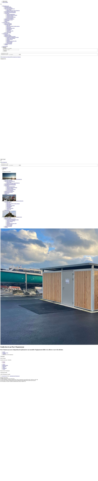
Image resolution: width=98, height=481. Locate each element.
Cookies (3, 369)
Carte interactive (5, 46)
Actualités (6, 44)
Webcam (5, 21)
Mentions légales (5, 365)
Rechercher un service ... (5, 54)
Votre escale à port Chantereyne (9, 8)
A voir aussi (2, 356)
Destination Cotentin (7, 35)
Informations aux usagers (11, 28)
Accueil (3, 351)
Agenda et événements (8, 43)
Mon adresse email (6, 49)
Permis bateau (9, 27)
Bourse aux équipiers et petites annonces (13, 26)
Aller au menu (5, 1)
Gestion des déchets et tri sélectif (12, 15)
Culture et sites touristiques (11, 38)
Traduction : (3, 58)
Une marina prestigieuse (8, 7)
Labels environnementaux (11, 14)
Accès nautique (9, 9)
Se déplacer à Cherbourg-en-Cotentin (13, 37)
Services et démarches (6, 22)
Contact (3, 364)
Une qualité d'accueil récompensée (10, 12)
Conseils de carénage (10, 16)
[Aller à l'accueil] (49, 157)
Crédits (3, 367)
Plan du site (4, 366)
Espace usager (6, 210)
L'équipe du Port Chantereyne (9, 18)
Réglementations (9, 206)
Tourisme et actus (5, 33)
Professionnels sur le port (8, 19)
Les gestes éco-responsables (11, 189)
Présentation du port (7, 6)
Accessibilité (9, 207)
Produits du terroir (9, 224)
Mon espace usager (7, 32)
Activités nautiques (10, 39)
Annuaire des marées (10, 30)
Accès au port (9, 31)
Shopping (8, 40)
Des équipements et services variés (10, 11)
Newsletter (4, 47)
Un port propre (6, 13)
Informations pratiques (8, 24)
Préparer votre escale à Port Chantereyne (13, 10)
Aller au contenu (5, 2)
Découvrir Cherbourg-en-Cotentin (9, 36)
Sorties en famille (9, 42)
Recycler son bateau (10, 190)
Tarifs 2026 (8, 25)
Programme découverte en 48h (11, 223)
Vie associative (6, 20)
